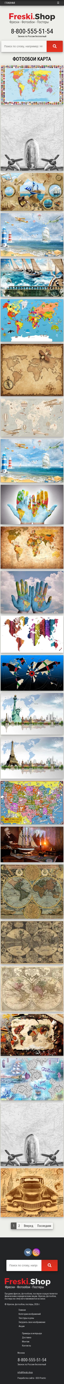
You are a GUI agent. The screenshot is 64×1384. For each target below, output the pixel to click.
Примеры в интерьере (32, 1333)
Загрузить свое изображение (32, 1322)
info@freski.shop (25, 1372)
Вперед (28, 1226)
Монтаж (25, 1341)
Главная (10, 2)
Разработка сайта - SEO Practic (32, 1378)
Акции (22, 1326)
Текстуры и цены (26, 1318)
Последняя (44, 1226)
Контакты (26, 1345)
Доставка (26, 1337)
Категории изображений (30, 1314)
